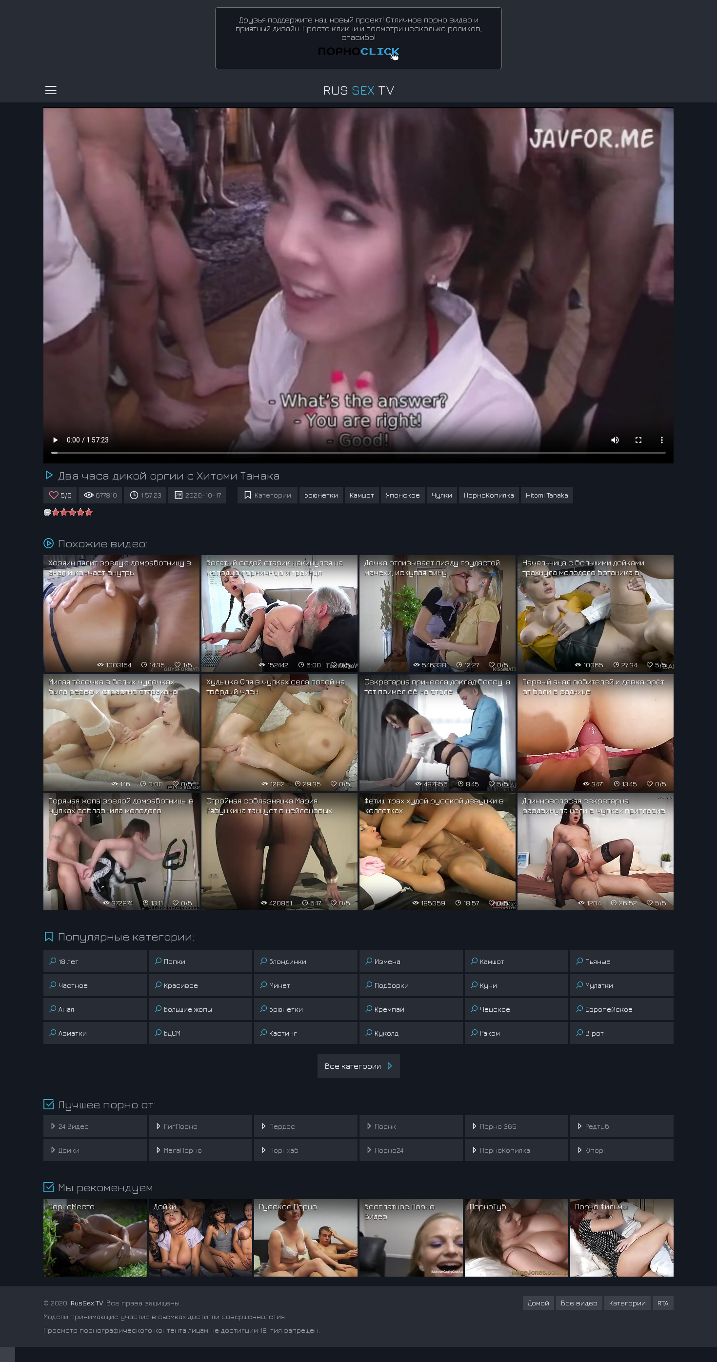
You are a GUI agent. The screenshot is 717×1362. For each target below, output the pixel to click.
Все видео (579, 1303)
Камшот (362, 495)
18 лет (69, 961)
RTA (663, 1303)
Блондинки (287, 961)
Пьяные (598, 961)
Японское (403, 495)
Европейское (609, 1009)
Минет (279, 985)
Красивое (181, 985)
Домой (538, 1303)
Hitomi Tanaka (547, 495)
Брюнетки (321, 495)
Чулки (442, 495)
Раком (490, 1033)
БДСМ (172, 1033)
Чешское (495, 1009)
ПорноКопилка (489, 495)
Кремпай (389, 1009)
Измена (387, 961)
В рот (594, 1033)
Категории (627, 1303)
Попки (174, 961)
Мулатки (599, 985)
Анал (66, 1009)
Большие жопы (188, 1009)
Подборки (392, 985)
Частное (73, 985)
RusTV (358, 90)
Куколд (386, 1033)
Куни (488, 985)
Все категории (353, 1066)
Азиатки (73, 1033)
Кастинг (283, 1033)
